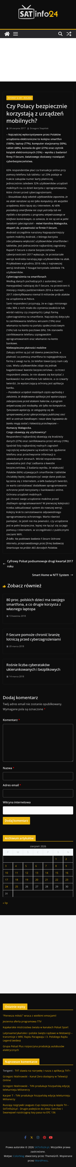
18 (16, 879)
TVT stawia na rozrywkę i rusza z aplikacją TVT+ (43, 1070)
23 (66, 879)
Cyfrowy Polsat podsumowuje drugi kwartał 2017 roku (40, 563)
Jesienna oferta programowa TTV (22, 1021)
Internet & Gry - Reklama (19, 98)
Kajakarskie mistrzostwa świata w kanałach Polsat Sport (35, 1027)
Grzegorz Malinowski (15, 1076)
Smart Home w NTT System (50, 575)
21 (46, 879)
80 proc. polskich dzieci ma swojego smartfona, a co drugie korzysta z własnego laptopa (35, 604)
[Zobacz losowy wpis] (69, 34)
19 (26, 879)
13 (36, 872)
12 (26, 872)
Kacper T (8, 1095)
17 (6, 879)
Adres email (12, 785)
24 (6, 886)
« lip (5, 903)
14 (46, 872)
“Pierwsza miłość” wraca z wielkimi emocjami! (29, 1015)
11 (16, 872)
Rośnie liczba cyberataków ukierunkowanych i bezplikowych (33, 667)
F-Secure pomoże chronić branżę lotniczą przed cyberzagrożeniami (33, 637)
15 (56, 872)
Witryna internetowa (17, 802)
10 (6, 872)
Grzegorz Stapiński (39, 128)
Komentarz (11, 720)
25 (16, 886)
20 (36, 879)
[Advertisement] (38, 60)
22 (56, 879)
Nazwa (8, 768)
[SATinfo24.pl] (7, 34)
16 (66, 872)
